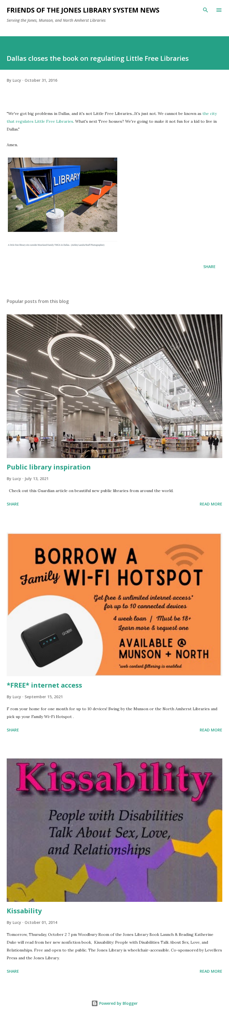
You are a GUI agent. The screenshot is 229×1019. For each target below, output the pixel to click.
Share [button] (209, 266)
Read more (211, 504)
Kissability (24, 910)
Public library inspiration (49, 466)
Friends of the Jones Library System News (83, 10)
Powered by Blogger (118, 1003)
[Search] (205, 10)
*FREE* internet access (44, 685)
